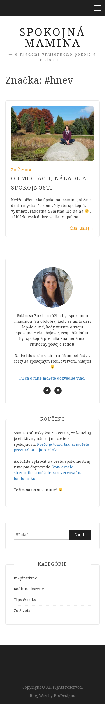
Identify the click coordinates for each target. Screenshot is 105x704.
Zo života (21, 170)
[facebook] (47, 390)
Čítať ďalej (82, 228)
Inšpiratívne (25, 578)
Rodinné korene (29, 589)
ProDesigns (64, 695)
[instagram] (58, 390)
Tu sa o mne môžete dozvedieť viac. (52, 378)
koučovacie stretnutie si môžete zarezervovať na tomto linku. (48, 473)
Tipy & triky (25, 600)
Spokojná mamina (53, 38)
